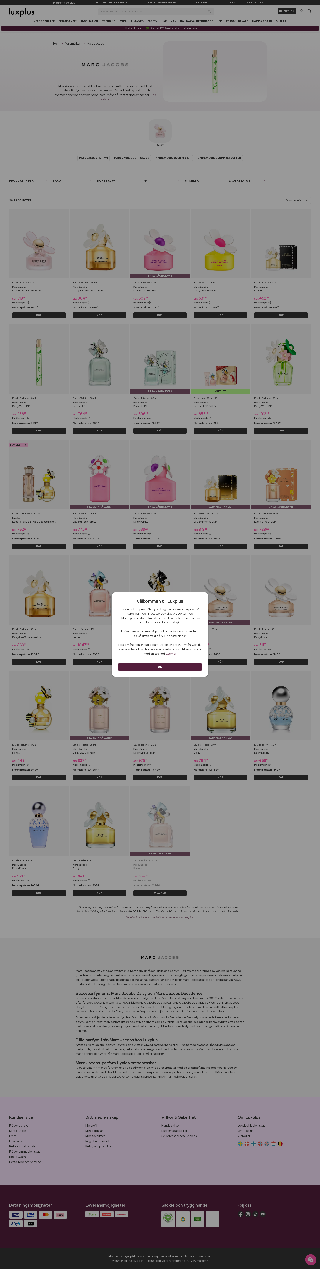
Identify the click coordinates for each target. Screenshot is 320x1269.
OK (160, 667)
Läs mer (171, 654)
